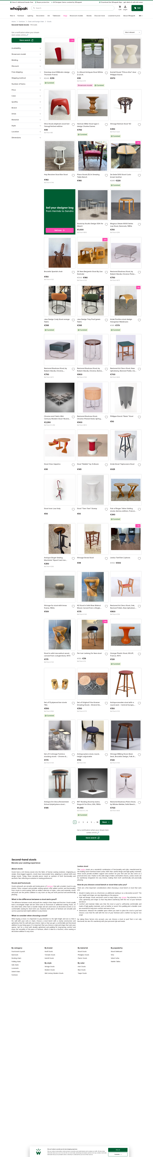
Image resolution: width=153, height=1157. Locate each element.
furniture (50, 886)
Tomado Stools (50, 955)
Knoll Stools (49, 951)
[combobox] (74, 8)
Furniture (22, 21)
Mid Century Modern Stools (54, 973)
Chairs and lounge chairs (36, 21)
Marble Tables (115, 961)
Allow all (118, 1149)
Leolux (83, 869)
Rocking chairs (16, 958)
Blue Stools (82, 970)
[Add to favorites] (73, 73)
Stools (49, 21)
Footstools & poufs (18, 951)
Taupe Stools (82, 973)
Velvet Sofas (115, 958)
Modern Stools (50, 970)
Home (14, 21)
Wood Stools (82, 951)
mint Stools (82, 966)
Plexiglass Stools (83, 955)
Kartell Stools (49, 958)
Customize (117, 1154)
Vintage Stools (50, 966)
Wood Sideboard (116, 951)
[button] (113, 2)
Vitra (112, 955)
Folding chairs (16, 961)
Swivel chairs (16, 971)
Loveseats (15, 968)
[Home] (19, 8)
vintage (123, 897)
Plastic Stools (82, 958)
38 (97, 822)
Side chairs (15, 965)
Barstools (15, 955)
